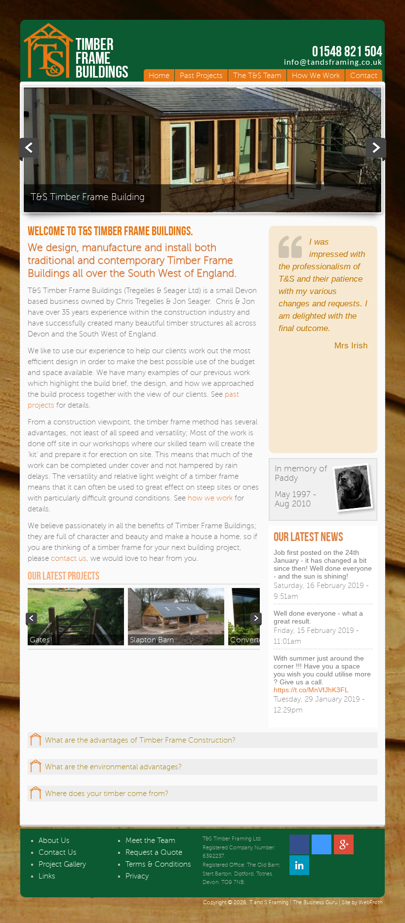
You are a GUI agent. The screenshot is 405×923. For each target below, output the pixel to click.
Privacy (137, 876)
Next (375, 149)
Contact (363, 76)
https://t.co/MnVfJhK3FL (311, 690)
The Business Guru (315, 902)
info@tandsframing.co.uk (333, 62)
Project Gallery (62, 864)
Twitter (321, 844)
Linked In (299, 865)
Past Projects (201, 76)
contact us (68, 558)
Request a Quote (153, 852)
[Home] (49, 78)
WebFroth (370, 902)
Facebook (299, 844)
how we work (210, 498)
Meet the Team (150, 840)
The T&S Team (257, 76)
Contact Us (58, 852)
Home (159, 76)
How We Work (316, 76)
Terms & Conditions (158, 864)
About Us (54, 840)
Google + (344, 844)
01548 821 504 (347, 51)
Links (47, 876)
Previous (30, 149)
